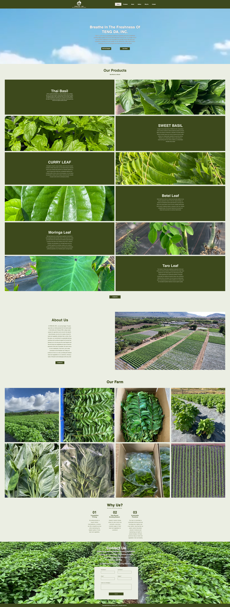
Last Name (120, 569)
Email (102, 576)
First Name (103, 569)
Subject (119, 576)
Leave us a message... (105, 582)
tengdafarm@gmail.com (118, 557)
